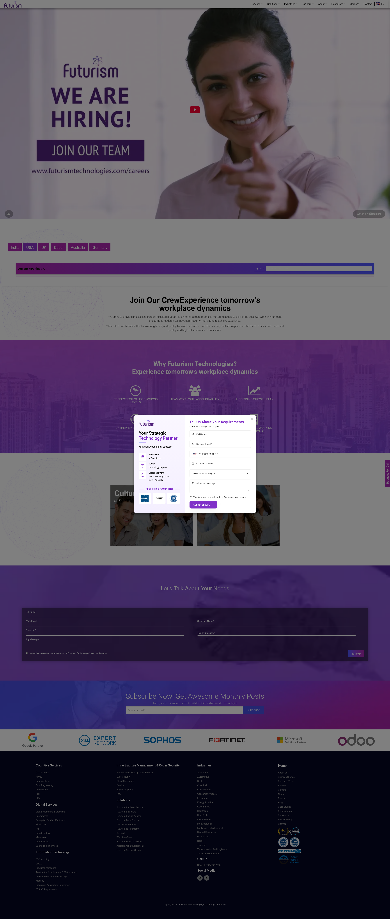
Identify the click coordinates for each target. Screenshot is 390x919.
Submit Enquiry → (203, 504)
